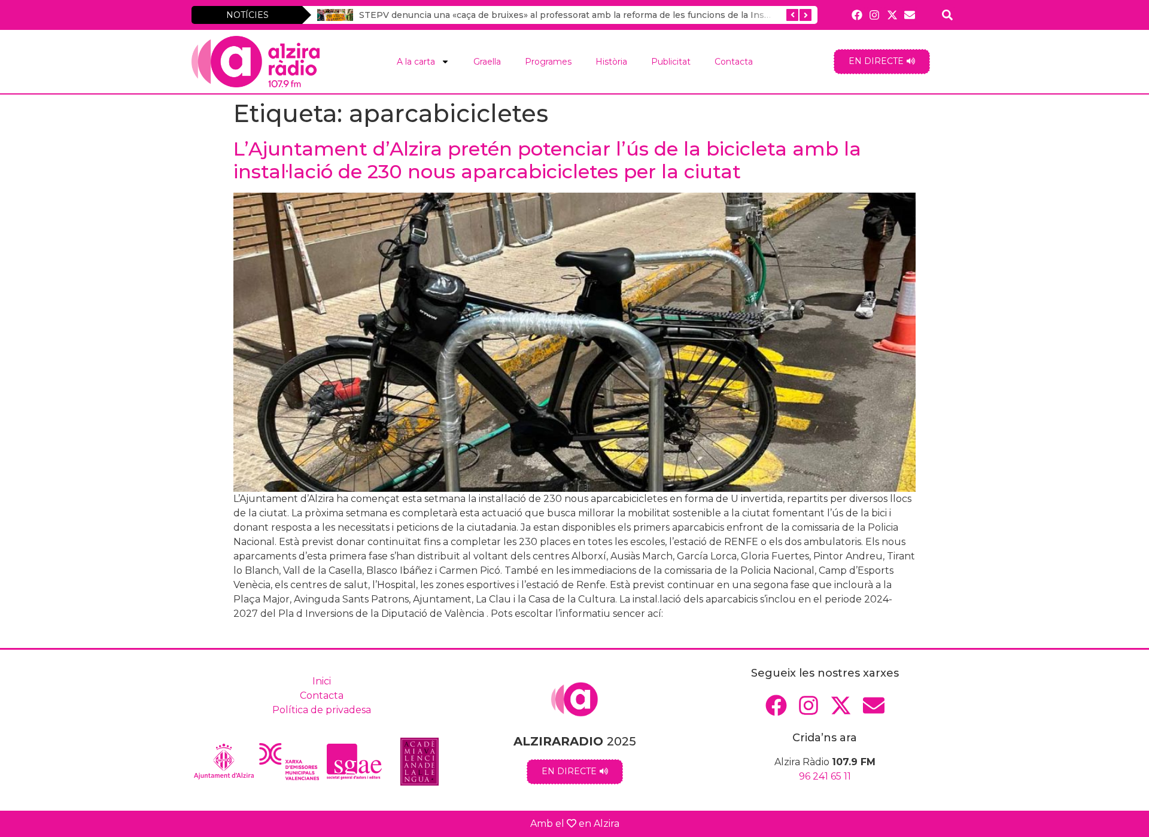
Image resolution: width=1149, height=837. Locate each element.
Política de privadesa (321, 710)
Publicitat (671, 61)
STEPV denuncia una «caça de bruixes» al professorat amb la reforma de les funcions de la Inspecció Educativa (598, 15)
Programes (548, 61)
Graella (487, 61)
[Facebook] (857, 14)
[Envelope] (909, 14)
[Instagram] (874, 14)
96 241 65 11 (825, 776)
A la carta (416, 61)
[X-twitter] (891, 14)
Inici (321, 681)
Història (611, 61)
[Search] (947, 14)
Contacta (734, 61)
